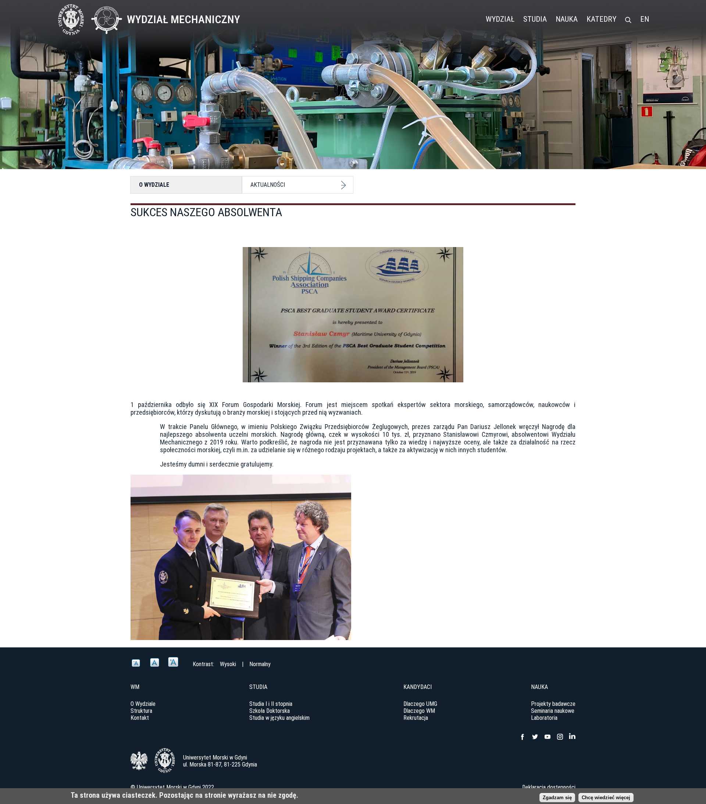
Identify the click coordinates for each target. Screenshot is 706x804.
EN (644, 19)
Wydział (500, 19)
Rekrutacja (415, 717)
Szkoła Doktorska (269, 710)
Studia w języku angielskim (279, 717)
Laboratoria (544, 717)
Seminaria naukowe (552, 710)
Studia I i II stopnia (270, 703)
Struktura (141, 710)
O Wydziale (154, 184)
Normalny (260, 664)
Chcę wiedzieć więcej (606, 797)
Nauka (567, 19)
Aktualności (267, 184)
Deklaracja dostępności (548, 787)
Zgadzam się (557, 797)
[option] (353, 557)
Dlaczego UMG (420, 703)
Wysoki (228, 664)
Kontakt (140, 717)
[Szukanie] (628, 20)
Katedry (601, 19)
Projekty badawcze (553, 703)
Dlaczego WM (419, 710)
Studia (535, 19)
